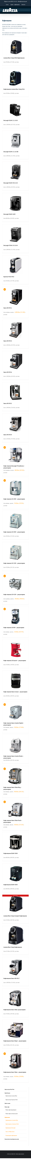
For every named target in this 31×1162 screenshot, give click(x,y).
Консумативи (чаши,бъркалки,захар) (12, 626)
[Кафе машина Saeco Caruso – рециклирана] (8, 357)
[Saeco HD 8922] (22, 199)
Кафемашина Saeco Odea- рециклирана (7, 525)
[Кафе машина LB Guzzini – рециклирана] (22, 326)
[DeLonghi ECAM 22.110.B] (8, 74)
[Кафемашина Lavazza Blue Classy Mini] (22, 43)
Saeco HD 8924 (7, 239)
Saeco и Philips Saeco (10, 619)
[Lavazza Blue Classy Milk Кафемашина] (8, 43)
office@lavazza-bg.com (22, 1)
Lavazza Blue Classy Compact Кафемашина (21, 463)
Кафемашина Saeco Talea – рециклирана (7, 556)
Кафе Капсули (7, 580)
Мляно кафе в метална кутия (12, 601)
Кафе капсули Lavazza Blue (11, 583)
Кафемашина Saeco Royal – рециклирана (21, 525)
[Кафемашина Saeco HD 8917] (22, 483)
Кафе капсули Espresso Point (12, 587)
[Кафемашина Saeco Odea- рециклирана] (8, 515)
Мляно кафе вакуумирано (11, 597)
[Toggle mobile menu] (28, 9)
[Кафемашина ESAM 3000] (22, 421)
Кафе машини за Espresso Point (12, 611)
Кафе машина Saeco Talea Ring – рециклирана (22, 400)
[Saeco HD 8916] (8, 199)
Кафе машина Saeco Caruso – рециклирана (7, 367)
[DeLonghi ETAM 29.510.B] (8, 136)
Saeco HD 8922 (21, 208)
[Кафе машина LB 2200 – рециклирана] (8, 294)
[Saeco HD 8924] (8, 230)
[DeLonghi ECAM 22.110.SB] (22, 74)
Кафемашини (7, 604)
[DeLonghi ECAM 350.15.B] (8, 105)
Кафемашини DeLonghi (10, 615)
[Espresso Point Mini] (22, 136)
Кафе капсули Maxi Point (9, 576)
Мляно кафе (7, 594)
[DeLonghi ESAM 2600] (22, 105)
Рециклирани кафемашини (11, 622)
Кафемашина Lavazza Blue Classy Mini (21, 53)
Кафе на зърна (7, 590)
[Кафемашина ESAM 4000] (8, 452)
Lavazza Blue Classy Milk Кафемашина (7, 53)
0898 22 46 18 (14, 1)
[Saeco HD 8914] (22, 168)
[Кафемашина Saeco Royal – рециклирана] (22, 515)
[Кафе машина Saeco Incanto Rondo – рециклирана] (8, 390)
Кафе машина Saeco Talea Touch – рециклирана (8, 431)
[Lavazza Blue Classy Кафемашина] (8, 483)
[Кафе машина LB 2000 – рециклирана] (22, 263)
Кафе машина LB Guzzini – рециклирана (22, 336)
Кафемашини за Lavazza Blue (12, 607)
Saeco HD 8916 (7, 208)
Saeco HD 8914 (21, 176)
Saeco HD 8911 (7, 176)
